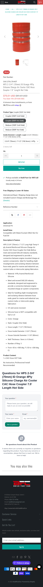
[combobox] (21, 141)
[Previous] (5, 36)
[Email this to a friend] (30, 215)
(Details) (6, 201)
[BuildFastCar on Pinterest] (25, 557)
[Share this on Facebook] (18, 215)
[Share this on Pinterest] (24, 215)
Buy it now (21, 168)
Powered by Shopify (28, 582)
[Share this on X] (12, 215)
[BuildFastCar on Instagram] (21, 557)
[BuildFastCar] (21, 2)
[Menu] (1, 2)
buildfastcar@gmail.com (17, 502)
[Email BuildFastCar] (13, 557)
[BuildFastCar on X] (29, 557)
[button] (15, 116)
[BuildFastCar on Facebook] (17, 557)
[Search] (34, 2)
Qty (4, 151)
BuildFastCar (17, 582)
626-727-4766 (13, 499)
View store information (13, 184)
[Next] (38, 36)
